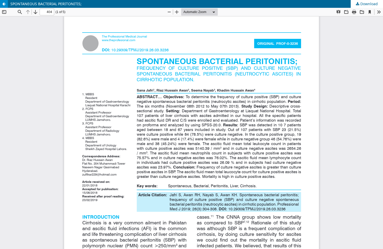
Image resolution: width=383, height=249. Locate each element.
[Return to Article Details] (4, 4)
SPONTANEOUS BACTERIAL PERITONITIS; (46, 3)
